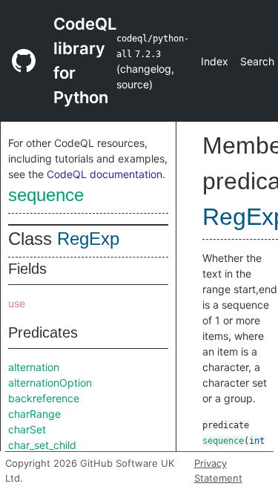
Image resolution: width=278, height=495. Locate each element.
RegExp (88, 239)
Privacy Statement (218, 470)
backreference (43, 398)
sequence (46, 195)
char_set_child (42, 445)
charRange (34, 413)
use (16, 303)
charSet (27, 429)
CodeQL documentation (104, 174)
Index (214, 61)
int (257, 441)
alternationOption (50, 382)
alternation (33, 367)
